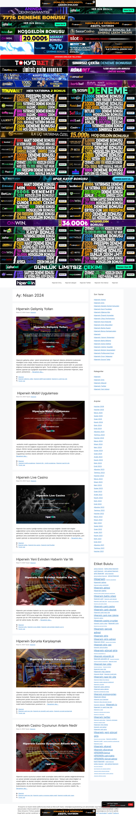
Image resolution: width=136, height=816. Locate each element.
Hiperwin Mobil (98, 674)
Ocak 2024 (98, 454)
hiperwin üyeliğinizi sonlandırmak (111, 741)
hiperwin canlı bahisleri (113, 601)
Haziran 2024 (99, 438)
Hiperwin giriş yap (102, 644)
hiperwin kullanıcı (98, 667)
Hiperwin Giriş (56, 283)
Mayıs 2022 (98, 517)
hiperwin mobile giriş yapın (66, 795)
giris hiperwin (99, 573)
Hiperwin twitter (102, 717)
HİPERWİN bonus (102, 752)
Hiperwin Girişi (99, 642)
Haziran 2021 (99, 551)
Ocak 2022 (98, 529)
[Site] (34, 98)
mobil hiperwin (109, 761)
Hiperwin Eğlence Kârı (102, 312)
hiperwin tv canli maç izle (59, 379)
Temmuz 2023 (99, 473)
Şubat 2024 (98, 450)
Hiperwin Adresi (100, 300)
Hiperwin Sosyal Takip (102, 359)
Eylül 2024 (98, 428)
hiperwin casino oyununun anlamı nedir (45, 795)
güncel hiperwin (113, 576)
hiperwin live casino (34, 545)
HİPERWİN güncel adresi (105, 759)
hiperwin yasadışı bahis (99, 722)
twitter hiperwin (99, 764)
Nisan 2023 (98, 482)
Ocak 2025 (98, 419)
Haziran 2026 (99, 406)
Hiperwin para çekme (101, 689)
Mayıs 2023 (98, 479)
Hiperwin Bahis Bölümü (102, 341)
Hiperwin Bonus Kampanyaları (105, 331)
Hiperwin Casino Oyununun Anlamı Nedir (46, 725)
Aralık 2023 (98, 457)
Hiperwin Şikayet (70, 283)
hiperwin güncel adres (101, 647)
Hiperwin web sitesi (99, 720)
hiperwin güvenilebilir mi (99, 653)
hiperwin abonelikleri (111, 579)
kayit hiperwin (99, 761)
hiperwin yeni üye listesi (99, 739)
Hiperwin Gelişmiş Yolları (34, 309)
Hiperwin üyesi (98, 743)
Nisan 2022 (98, 520)
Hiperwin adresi (102, 587)
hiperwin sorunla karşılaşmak (63, 711)
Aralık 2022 (98, 495)
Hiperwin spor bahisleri (101, 699)
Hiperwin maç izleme (102, 672)
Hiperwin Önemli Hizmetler (104, 315)
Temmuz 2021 (99, 548)
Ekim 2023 (98, 463)
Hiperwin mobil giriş (110, 674)
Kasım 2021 (98, 536)
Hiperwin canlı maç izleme (106, 615)
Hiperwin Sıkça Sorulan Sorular (103, 702)
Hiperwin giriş (22, 627)
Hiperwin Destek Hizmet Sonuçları (106, 306)
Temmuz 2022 (99, 510)
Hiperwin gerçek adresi (103, 630)
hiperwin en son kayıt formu (100, 626)
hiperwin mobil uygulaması (26, 463)
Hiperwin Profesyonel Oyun (104, 353)
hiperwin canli (98, 599)
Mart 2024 (98, 447)
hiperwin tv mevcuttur (99, 714)
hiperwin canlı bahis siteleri (100, 603)
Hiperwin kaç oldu (102, 664)
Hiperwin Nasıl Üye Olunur (101, 679)
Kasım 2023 (98, 460)
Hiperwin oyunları (99, 684)
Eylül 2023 (98, 466)
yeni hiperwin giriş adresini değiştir (102, 768)
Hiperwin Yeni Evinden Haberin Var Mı (44, 559)
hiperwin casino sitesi (100, 623)
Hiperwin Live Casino (32, 477)
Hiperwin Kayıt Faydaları (103, 309)
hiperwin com (113, 623)
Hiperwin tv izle (98, 709)
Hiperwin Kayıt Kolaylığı (102, 322)
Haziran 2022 (99, 513)
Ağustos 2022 (99, 507)
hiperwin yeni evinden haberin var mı (52, 627)
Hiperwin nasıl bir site (62, 463)
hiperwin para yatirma (102, 687)
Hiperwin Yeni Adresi (101, 283)
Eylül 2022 (98, 504)
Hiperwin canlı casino (104, 606)
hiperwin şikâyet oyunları (100, 776)
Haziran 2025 (99, 410)
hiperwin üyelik (98, 741)
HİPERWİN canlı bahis (104, 755)
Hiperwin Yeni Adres (101, 725)
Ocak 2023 (98, 491)
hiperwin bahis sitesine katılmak (101, 771)
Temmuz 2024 (99, 435)
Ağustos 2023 (99, 469)
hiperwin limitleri (107, 667)
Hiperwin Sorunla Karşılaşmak (38, 641)
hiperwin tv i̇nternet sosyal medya (102, 712)
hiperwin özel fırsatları (48, 545)
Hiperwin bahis (100, 591)
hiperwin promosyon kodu (101, 691)
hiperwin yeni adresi (100, 727)
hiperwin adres (22, 545)
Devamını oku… (38, 372)
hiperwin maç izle (100, 669)
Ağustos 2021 (99, 545)
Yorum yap (21, 381)
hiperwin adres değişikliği (101, 585)
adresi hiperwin (98, 569)
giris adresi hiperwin (111, 571)
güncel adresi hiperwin (100, 576)
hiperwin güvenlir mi (101, 659)
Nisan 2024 (98, 444)
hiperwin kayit (113, 661)
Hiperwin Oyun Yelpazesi (103, 356)
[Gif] (68, 134)
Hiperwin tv (111, 704)
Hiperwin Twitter (85, 283)
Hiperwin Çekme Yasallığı (103, 347)
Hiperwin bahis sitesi (105, 596)
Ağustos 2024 (99, 432)
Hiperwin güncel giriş (105, 650)
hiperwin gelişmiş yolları (25, 379)
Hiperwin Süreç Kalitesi (102, 344)
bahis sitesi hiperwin (111, 569)
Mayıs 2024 (98, 441)
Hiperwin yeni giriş (100, 729)
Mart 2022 (98, 523)
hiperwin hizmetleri (114, 659)
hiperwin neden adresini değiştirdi (104, 682)
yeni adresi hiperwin (111, 764)
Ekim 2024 (98, 425)
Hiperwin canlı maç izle (25, 711)
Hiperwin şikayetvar (103, 749)
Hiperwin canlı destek (105, 609)
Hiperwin (115, 283)
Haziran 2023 (99, 476)
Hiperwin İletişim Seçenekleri (104, 350)
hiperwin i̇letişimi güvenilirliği (101, 661)
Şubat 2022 (98, 526)
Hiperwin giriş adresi (105, 639)
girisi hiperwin (109, 573)
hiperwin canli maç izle (100, 601)
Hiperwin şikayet (102, 746)
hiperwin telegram (99, 705)
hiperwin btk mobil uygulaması (46, 463)
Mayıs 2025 (98, 413)
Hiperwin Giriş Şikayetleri (103, 325)
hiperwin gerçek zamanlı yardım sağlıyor (103, 773)
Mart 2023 (98, 485)
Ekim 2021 (97, 539)
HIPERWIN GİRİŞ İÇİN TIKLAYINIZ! (68, 57)
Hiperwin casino (98, 618)
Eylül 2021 (97, 542)
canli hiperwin (98, 571)
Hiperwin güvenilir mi (104, 656)
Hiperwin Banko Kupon (102, 328)
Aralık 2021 (98, 532)
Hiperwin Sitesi (100, 697)
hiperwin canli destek (110, 599)
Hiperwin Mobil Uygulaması (37, 393)
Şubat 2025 (98, 416)
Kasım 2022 (98, 498)
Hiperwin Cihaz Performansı (104, 318)
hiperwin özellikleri (111, 739)
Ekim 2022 (98, 501)
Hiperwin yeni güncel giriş (105, 734)
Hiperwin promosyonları (105, 694)
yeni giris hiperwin (98, 766)
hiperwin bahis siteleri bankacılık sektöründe (104, 593)
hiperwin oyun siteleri (34, 627)
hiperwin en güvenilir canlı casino (43, 711)
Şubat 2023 (98, 488)
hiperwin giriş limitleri (111, 642)
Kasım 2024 (98, 422)
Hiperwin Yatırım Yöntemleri (104, 337)
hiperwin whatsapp (111, 720)
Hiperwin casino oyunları (106, 620)
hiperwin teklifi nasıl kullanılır (42, 379)
